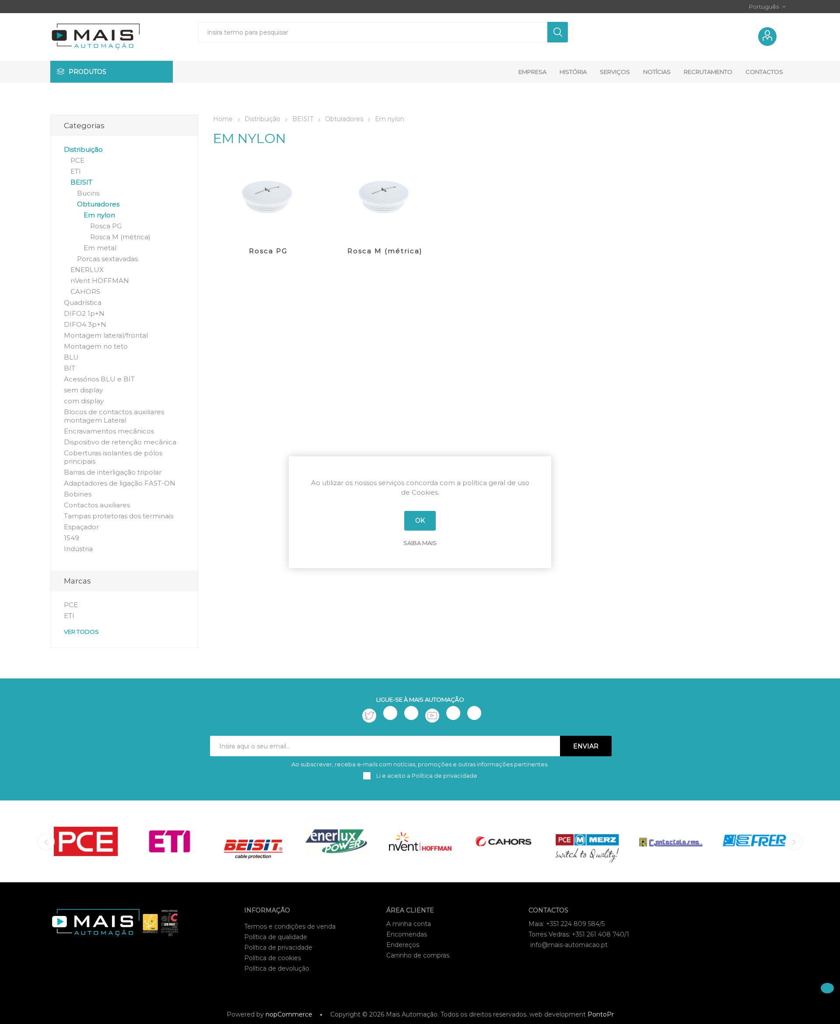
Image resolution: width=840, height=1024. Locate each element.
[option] (86, 841)
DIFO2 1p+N (84, 313)
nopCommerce (289, 1014)
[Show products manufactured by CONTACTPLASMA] (671, 841)
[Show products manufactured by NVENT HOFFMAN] (420, 841)
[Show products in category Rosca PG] (268, 198)
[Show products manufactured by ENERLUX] (336, 841)
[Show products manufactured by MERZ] (587, 841)
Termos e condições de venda (290, 926)
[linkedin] (453, 713)
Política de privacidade (278, 947)
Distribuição (83, 149)
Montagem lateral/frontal (106, 335)
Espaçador (81, 527)
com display (84, 401)
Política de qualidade (275, 937)
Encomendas (406, 934)
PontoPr (601, 1014)
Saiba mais (420, 542)
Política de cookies (272, 958)
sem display (83, 390)
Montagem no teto (96, 346)
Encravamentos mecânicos (109, 431)
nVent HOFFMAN (99, 280)
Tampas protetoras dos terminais (118, 516)
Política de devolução (276, 968)
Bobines (77, 494)
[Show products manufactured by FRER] (754, 841)
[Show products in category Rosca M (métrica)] (384, 198)
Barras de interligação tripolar (112, 472)
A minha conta (408, 924)
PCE (77, 160)
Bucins (88, 193)
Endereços (402, 945)
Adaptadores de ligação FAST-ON (119, 483)
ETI (75, 171)
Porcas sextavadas (107, 259)
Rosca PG (268, 251)
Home (223, 119)
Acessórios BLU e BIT (99, 379)
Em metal (100, 248)
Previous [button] (46, 841)
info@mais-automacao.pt (569, 945)
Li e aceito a (426, 775)
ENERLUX (87, 270)
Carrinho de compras (417, 955)
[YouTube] (432, 716)
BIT (69, 368)
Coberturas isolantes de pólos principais (113, 457)
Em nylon (99, 215)
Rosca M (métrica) (385, 251)
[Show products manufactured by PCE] (86, 841)
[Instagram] (411, 713)
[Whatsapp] (474, 713)
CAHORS (85, 291)
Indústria (78, 549)
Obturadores (98, 204)
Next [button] (794, 841)
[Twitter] (369, 716)
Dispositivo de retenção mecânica (120, 442)
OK (420, 520)
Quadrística (83, 302)
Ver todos (81, 631)
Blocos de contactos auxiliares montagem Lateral (114, 416)
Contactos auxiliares (97, 505)
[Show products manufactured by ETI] (169, 841)
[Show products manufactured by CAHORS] (504, 841)
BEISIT (81, 182)
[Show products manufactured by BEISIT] (253, 841)
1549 (71, 538)
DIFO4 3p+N (85, 324)
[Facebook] (390, 713)
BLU (71, 357)
